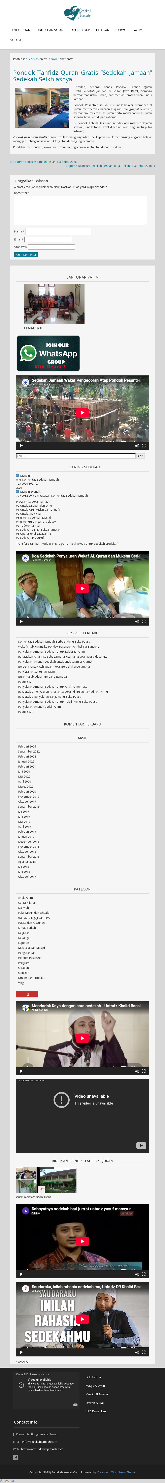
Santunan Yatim (33, 327)
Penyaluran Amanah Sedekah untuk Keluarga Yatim (51, 651)
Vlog (21, 983)
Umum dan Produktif (31, 978)
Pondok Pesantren (30, 958)
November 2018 (28, 846)
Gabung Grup (79, 30)
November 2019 (28, 796)
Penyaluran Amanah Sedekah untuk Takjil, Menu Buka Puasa (57, 701)
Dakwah (121, 30)
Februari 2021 (27, 766)
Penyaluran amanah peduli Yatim (39, 706)
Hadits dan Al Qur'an (31, 923)
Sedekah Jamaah (95, 91)
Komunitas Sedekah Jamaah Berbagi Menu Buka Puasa (54, 641)
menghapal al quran (137, 109)
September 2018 (29, 856)
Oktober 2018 (27, 851)
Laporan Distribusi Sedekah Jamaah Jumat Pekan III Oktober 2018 (109, 166)
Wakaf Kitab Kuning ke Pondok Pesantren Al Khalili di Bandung (58, 646)
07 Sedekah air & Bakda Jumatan (38, 529)
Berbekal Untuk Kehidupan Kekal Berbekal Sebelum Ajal (54, 666)
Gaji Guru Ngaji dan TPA (34, 918)
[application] (82, 412)
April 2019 (24, 826)
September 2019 (29, 806)
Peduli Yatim (26, 681)
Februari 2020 (27, 791)
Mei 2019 (24, 821)
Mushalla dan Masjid (31, 948)
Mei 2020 (24, 776)
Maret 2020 (25, 786)
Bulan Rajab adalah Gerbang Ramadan (43, 676)
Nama (19, 231)
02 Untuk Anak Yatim (29, 513)
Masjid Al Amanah (97, 1394)
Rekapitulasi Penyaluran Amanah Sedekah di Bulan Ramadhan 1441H (63, 691)
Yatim (138, 30)
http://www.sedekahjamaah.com (42, 1449)
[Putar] (21, 446)
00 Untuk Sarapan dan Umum (35, 505)
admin (53, 59)
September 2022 (29, 751)
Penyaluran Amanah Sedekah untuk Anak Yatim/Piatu (52, 686)
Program (24, 963)
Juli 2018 (23, 866)
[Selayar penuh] (144, 446)
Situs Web (20, 247)
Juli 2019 (23, 811)
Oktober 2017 (27, 876)
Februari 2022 (27, 756)
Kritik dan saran (50, 30)
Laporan (102, 30)
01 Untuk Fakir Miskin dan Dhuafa (38, 509)
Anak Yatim (25, 897)
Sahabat (16, 40)
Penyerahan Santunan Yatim (36, 671)
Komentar (22, 193)
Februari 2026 (27, 746)
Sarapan (23, 968)
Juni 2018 (24, 871)
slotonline (22, 1362)
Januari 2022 (26, 761)
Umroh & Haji (95, 1403)
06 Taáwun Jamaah (28, 525)
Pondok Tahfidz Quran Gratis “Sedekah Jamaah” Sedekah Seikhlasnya (82, 75)
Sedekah (33, 59)
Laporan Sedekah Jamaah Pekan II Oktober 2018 (45, 162)
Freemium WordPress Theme (116, 1472)
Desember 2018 (28, 841)
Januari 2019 (26, 836)
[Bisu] (137, 446)
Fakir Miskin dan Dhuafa (34, 913)
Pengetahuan (26, 953)
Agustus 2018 (27, 861)
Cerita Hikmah (27, 902)
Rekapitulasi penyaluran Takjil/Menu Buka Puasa (49, 696)
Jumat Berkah (27, 928)
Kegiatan (24, 933)
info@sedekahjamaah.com (39, 1442)
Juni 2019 (24, 816)
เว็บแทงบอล (7, 1481)
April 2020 (24, 781)
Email (19, 239)
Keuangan (24, 938)
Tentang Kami (20, 30)
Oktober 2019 (27, 801)
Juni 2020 (24, 771)
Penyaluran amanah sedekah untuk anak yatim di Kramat (55, 661)
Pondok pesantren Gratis (30, 137)
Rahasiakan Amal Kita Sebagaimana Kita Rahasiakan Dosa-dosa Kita (62, 656)
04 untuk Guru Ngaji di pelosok (36, 521)
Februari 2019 (27, 831)
